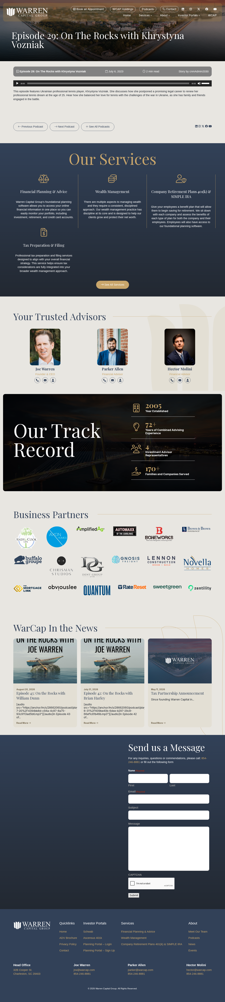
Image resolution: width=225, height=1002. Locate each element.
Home (127, 15)
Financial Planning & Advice (138, 931)
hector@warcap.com (199, 969)
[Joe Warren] (45, 347)
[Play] (17, 83)
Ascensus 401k (92, 937)
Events (192, 950)
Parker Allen (112, 368)
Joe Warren (45, 368)
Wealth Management (133, 937)
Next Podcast (65, 126)
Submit (133, 895)
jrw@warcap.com (84, 969)
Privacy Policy (68, 944)
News (191, 944)
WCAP (212, 15)
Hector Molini (180, 368)
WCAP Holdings (122, 9)
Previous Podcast (32, 126)
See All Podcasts (99, 126)
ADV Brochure (68, 937)
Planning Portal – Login (97, 944)
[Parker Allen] (112, 347)
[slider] (206, 83)
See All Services (114, 284)
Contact (170, 9)
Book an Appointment (90, 9)
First (131, 785)
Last (172, 785)
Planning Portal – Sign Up (99, 950)
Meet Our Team (197, 931)
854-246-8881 (82, 973)
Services (144, 15)
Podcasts (148, 9)
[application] (112, 83)
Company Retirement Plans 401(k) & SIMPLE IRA (151, 944)
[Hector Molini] (180, 347)
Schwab (88, 931)
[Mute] (199, 83)
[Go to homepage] (27, 12)
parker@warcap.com (140, 969)
